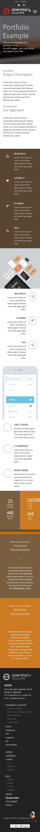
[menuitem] (17, 1)
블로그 (8, 776)
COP (7, 733)
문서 (8, 763)
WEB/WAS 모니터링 (14, 715)
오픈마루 (10, 779)
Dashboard (10, 730)
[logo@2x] (16, 11)
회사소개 (9, 805)
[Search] (29, 11)
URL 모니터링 (11, 719)
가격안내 (9, 752)
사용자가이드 (11, 766)
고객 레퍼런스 (11, 755)
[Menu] (34, 11)
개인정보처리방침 (12, 798)
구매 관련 (10, 783)
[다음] (35, 268)
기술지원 (10, 770)
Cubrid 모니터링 (12, 722)
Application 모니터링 (14, 708)
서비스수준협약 (11, 801)
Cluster (9, 726)
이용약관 (9, 794)
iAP (7, 741)
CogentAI (9, 737)
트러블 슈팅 (11, 790)
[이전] (5, 268)
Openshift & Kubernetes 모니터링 (19, 712)
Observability (11, 744)
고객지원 (9, 759)
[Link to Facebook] (25, 820)
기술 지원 (10, 786)
